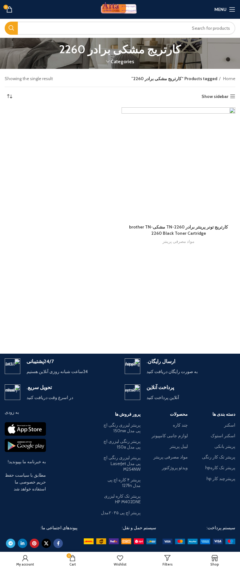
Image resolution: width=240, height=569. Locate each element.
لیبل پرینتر (179, 446)
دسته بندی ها (223, 414)
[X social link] (46, 543)
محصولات (179, 414)
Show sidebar (215, 96)
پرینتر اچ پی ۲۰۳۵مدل (121, 512)
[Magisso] (62, 332)
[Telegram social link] (10, 543)
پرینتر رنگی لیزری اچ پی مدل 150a (122, 444)
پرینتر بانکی (224, 446)
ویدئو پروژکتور (175, 467)
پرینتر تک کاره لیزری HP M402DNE (122, 499)
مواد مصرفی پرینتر (178, 241)
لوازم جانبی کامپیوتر (170, 435)
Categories (122, 61)
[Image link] (198, 541)
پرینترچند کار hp (221, 478)
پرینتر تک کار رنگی (218, 457)
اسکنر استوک (223, 435)
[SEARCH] (11, 28)
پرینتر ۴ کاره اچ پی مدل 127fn (124, 482)
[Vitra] (177, 332)
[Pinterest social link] (34, 543)
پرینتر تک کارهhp (220, 467)
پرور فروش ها (128, 414)
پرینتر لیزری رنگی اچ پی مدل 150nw (122, 427)
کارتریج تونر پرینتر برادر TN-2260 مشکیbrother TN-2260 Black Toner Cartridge (178, 230)
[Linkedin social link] (22, 543)
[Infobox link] (180, 366)
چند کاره (180, 425)
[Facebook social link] (58, 543)
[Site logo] (120, 9)
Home (228, 78)
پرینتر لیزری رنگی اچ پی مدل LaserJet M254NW (122, 463)
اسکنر (229, 425)
